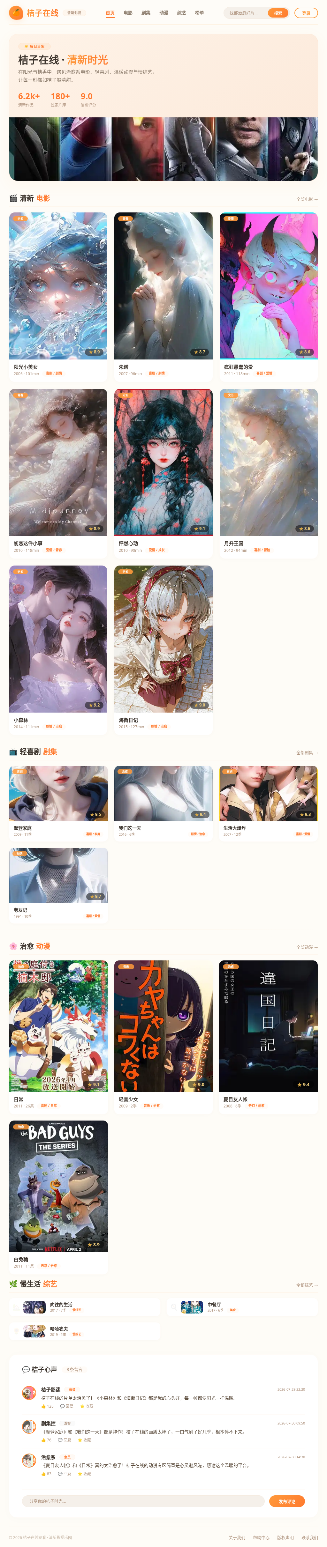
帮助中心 (261, 1537)
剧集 (145, 13)
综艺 (181, 13)
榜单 (199, 13)
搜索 (278, 13)
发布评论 (287, 1501)
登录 (306, 13)
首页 (110, 13)
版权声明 (285, 1537)
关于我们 (237, 1537)
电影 (128, 13)
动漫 (163, 13)
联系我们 (309, 1537)
